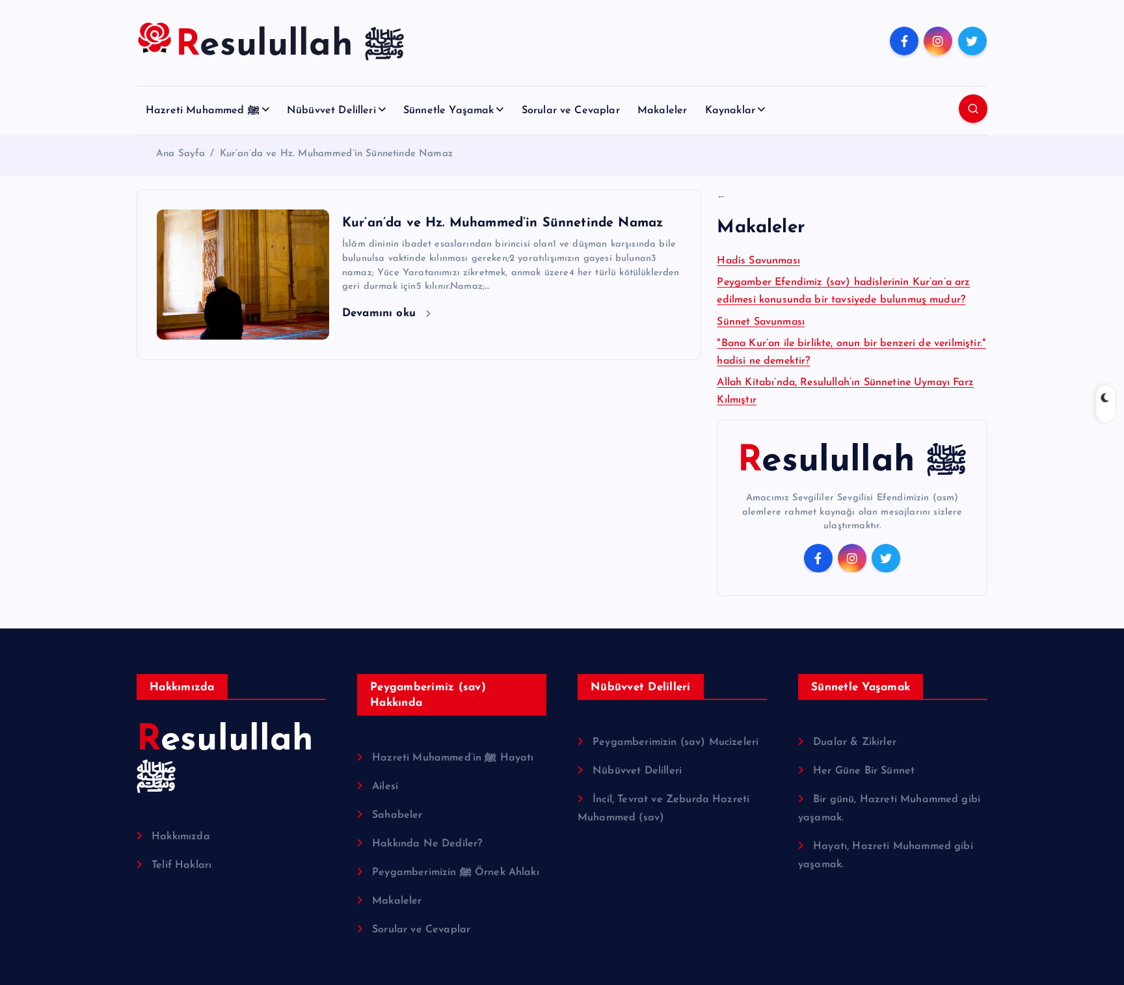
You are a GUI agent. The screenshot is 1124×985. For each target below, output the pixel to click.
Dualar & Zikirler (854, 742)
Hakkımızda (181, 836)
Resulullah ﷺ (852, 461)
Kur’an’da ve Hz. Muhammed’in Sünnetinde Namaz (336, 154)
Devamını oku (381, 313)
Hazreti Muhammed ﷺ (203, 110)
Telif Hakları (181, 865)
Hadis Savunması (758, 261)
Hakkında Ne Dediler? (427, 844)
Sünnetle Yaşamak (448, 110)
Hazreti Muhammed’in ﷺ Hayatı (452, 758)
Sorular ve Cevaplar (571, 110)
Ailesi (385, 786)
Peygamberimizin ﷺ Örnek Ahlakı (455, 872)
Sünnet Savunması (761, 322)
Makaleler (662, 110)
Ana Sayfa (180, 154)
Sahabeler (397, 815)
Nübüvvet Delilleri (331, 110)
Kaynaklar (730, 110)
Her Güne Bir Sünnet (864, 771)
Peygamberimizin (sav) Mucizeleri (675, 742)
